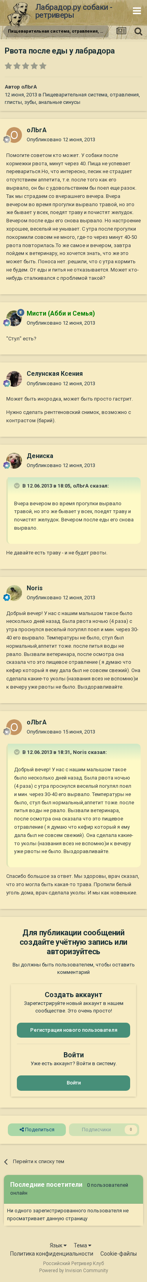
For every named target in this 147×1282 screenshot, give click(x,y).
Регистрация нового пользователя (73, 1030)
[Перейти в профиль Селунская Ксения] (14, 379)
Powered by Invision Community (73, 1270)
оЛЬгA (29, 87)
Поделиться (39, 1129)
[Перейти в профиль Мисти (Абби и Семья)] (14, 318)
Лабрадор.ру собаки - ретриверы (74, 11)
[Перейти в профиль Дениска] (14, 461)
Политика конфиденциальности (51, 1254)
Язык (57, 1245)
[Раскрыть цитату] (17, 485)
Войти (74, 1083)
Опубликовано (61, 139)
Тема (81, 1245)
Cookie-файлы (118, 1254)
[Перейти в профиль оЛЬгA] (14, 135)
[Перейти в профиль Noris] (14, 593)
